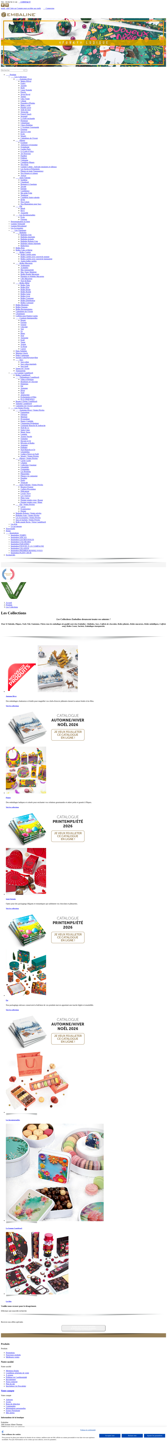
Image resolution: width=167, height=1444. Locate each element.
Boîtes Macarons (24, 263)
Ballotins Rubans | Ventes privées (28, 513)
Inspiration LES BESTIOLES (22, 540)
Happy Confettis (27, 421)
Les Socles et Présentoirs (30, 169)
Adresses (9, 1400)
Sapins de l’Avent (22, 368)
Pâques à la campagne (29, 476)
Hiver (23, 390)
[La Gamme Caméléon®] (55, 1173)
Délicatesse (25, 491)
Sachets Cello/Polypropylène (27, 357)
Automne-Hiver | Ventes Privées (30, 410)
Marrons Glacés (22, 353)
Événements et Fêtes (28, 397)
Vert (22, 329)
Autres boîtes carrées (29, 261)
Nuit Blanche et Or (28, 450)
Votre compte (7, 1390)
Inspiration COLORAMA (21, 542)
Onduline (24, 439)
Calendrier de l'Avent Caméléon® (29, 406)
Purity (23, 480)
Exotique (24, 143)
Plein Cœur (25, 498)
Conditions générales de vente (17, 1373)
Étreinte (24, 189)
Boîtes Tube (25, 285)
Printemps (24, 384)
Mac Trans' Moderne (29, 272)
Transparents (20, 371)
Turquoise (24, 338)
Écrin (23, 134)
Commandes (11, 1406)
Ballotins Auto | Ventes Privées (27, 515)
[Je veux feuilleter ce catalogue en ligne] (47, 728)
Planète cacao (26, 107)
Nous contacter (11, 1382)
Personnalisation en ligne (20, 222)
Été (19, 206)
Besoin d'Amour (27, 487)
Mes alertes (10, 1413)
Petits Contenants (22, 355)
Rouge (23, 320)
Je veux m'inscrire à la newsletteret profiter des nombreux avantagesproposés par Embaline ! (83, 1328)
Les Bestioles (26, 472)
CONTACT (25, 2)
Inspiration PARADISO (20, 544)
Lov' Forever (26, 496)
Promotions (10, 1353)
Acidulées (24, 268)
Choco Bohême (27, 125)
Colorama (24, 160)
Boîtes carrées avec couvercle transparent (36, 259)
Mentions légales (12, 1371)
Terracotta (24, 112)
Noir (22, 336)
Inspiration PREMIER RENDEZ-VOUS (27, 550)
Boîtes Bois (20, 248)
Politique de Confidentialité (16, 1377)
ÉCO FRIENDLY (28, 399)
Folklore (24, 158)
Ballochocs (25, 246)
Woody (23, 136)
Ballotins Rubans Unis (29, 241)
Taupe (23, 342)
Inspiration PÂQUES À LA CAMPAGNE (27, 546)
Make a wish (25, 105)
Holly (23, 88)
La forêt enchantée (28, 118)
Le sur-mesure (16, 526)
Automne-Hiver (24, 79)
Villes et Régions (27, 379)
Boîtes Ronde (26, 292)
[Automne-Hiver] (58, 669)
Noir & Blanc (26, 281)
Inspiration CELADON (20, 548)
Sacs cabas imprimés (28, 364)
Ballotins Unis (26, 235)
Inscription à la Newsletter (16, 1386)
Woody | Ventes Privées (30, 456)
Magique (24, 417)
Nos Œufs (24, 165)
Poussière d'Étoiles (28, 103)
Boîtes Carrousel (27, 303)
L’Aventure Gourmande (30, 127)
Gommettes (25, 469)
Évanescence (26, 509)
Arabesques (25, 265)
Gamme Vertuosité (18, 224)
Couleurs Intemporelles (26, 318)
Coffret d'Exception (28, 489)
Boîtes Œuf (25, 287)
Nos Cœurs (25, 202)
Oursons (24, 219)
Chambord (25, 182)
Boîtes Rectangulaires (24, 309)
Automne (24, 388)
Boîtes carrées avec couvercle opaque (35, 257)
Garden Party (26, 149)
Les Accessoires (17, 228)
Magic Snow (25, 432)
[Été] (26, 973)
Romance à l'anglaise (29, 184)
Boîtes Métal (22, 283)
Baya (23, 211)
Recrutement (11, 1379)
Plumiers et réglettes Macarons (32, 276)
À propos (9, 1375)
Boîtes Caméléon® (23, 375)
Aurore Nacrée (26, 436)
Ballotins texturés (27, 239)
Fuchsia (24, 322)
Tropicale (24, 482)
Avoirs (8, 1402)
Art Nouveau (26, 154)
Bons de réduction (13, 1404)
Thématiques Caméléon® (27, 377)
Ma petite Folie (26, 193)
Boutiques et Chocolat (29, 382)
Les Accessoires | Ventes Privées (28, 518)
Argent (23, 344)
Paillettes (24, 447)
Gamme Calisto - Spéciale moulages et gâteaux (39, 167)
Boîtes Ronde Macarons (30, 274)
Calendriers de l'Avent (29, 138)
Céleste (23, 101)
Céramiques (20, 314)
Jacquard (24, 116)
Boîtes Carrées (23, 252)
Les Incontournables (25, 215)
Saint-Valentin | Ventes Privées (29, 485)
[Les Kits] (37, 1263)
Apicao (23, 175)
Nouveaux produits (13, 1355)
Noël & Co (25, 428)
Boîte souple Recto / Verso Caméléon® (31, 522)
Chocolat (24, 327)
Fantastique (25, 412)
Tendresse (24, 195)
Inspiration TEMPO (18, 535)
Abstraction (25, 395)
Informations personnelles (16, 1408)
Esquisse (24, 129)
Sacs (19, 360)
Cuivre (23, 349)
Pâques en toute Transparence (32, 171)
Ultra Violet (25, 99)
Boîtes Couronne (27, 298)
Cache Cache (26, 461)
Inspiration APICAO (19, 537)
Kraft (23, 340)
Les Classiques (18, 230)
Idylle (23, 200)
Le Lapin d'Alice (27, 151)
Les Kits (14, 524)
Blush (23, 208)
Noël (22, 393)
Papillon (24, 156)
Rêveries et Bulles (27, 443)
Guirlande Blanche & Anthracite (33, 425)
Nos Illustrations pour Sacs (31, 204)
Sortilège (24, 180)
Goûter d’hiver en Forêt (30, 454)
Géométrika (25, 452)
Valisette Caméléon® (24, 404)
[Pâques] (26, 770)
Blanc (23, 333)
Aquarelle (24, 213)
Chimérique (25, 123)
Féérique (24, 415)
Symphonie (25, 147)
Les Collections (19, 77)
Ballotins (21, 232)
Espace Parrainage (13, 1411)
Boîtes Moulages (22, 305)
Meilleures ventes (12, 1357)
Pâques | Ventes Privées (27, 458)
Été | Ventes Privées (25, 504)
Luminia (24, 434)
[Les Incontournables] (37, 1082)
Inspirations (12, 533)
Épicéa (23, 92)
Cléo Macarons (26, 279)
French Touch (26, 114)
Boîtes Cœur (25, 294)
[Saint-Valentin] (26, 871)
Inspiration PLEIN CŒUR (21, 553)
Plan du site (10, 1384)
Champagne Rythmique (30, 423)
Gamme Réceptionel (19, 226)
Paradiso (24, 478)
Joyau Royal (25, 94)
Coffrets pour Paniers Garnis (27, 316)
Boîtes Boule (26, 290)
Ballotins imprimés (28, 237)
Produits (11, 75)
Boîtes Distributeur (28, 300)
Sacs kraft (24, 366)
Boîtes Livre (25, 296)
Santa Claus (25, 430)
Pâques (20, 140)
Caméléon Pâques (27, 162)
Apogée (24, 86)
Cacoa (23, 507)
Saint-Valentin (23, 178)
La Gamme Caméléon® (22, 373)
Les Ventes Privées (20, 408)
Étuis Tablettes (21, 351)
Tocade (23, 186)
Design (23, 511)
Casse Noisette (26, 90)
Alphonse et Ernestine (29, 145)
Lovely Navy (26, 493)
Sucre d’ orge (26, 132)
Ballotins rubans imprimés (31, 243)
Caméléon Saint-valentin (30, 197)
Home (8, 531)
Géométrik (25, 467)
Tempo (23, 97)
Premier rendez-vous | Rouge (32, 500)
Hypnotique (25, 419)
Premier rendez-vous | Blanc (31, 502)
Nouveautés (10, 529)
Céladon (24, 463)
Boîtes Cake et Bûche (24, 250)
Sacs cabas (25, 362)
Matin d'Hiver (26, 81)
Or (22, 331)
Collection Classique (28, 465)
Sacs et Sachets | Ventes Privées (28, 520)
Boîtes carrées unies (28, 254)
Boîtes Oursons (22, 307)
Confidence (25, 191)
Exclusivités (10, 555)
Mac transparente (27, 270)
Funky (23, 83)
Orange (23, 325)
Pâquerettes (25, 474)
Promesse (24, 121)
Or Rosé (24, 347)
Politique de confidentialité (88, 1430)
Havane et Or (26, 441)
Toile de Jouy (26, 110)
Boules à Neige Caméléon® (26, 401)
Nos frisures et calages (29, 173)
